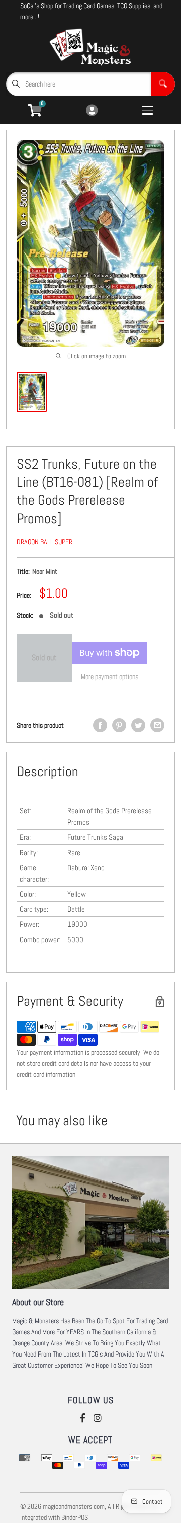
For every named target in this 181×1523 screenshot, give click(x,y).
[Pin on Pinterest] (119, 725)
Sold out (44, 657)
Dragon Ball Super (44, 541)
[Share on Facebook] (100, 725)
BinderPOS (74, 1517)
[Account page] (92, 111)
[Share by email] (157, 725)
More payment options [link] (109, 676)
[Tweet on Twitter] (138, 725)
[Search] (163, 84)
